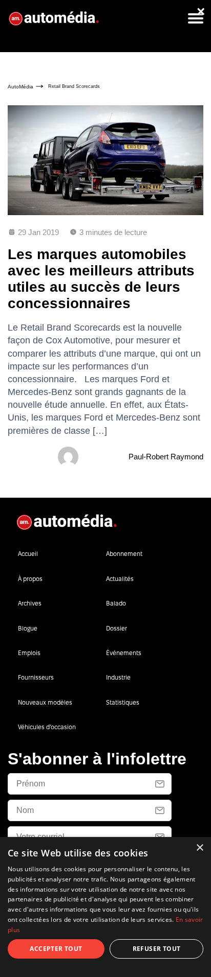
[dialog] (105, 907)
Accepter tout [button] (56, 948)
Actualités (120, 578)
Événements (123, 652)
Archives (29, 603)
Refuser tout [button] (157, 948)
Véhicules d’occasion (47, 727)
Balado (116, 603)
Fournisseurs (36, 677)
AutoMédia (20, 86)
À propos (30, 578)
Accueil (28, 553)
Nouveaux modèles (45, 702)
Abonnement (124, 553)
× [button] (199, 848)
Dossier (116, 628)
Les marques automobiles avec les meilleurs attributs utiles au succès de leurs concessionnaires (101, 279)
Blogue (27, 628)
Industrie (118, 677)
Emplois (29, 652)
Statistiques (122, 702)
